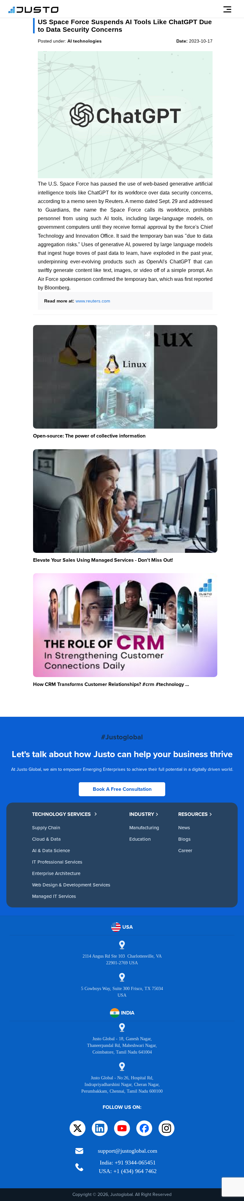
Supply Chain (46, 827)
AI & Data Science (51, 850)
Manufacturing (144, 827)
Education (140, 839)
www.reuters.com (93, 300)
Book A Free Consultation (122, 789)
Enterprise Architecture (56, 873)
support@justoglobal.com (127, 1151)
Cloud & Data (46, 839)
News (184, 827)
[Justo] (33, 12)
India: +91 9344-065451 (128, 1162)
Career (185, 850)
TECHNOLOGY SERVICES (61, 814)
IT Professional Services (57, 861)
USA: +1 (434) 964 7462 (128, 1171)
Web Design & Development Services (71, 884)
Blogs (184, 839)
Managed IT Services (54, 896)
